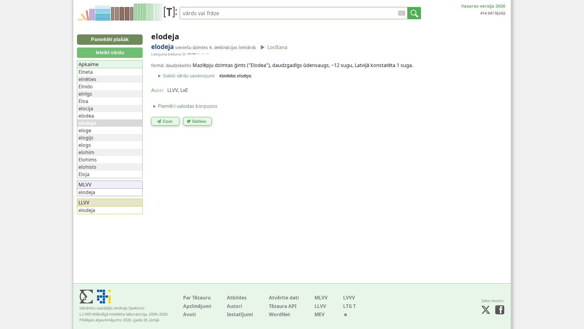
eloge (84, 130)
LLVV (320, 306)
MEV (320, 314)
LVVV (349, 298)
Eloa (83, 101)
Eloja (83, 174)
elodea (86, 115)
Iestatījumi (240, 314)
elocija (85, 108)
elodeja (86, 192)
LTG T (349, 306)
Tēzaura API (283, 306)
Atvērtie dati (284, 298)
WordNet (279, 314)
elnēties (87, 79)
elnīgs (85, 93)
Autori (234, 306)
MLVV (321, 298)
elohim (86, 152)
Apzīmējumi (197, 306)
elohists (87, 167)
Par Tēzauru (197, 298)
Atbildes (237, 298)
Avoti (189, 314)
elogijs (85, 137)
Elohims (87, 159)
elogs (84, 145)
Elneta (85, 72)
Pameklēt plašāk (110, 39)
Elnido (85, 86)
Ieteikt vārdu (110, 52)
